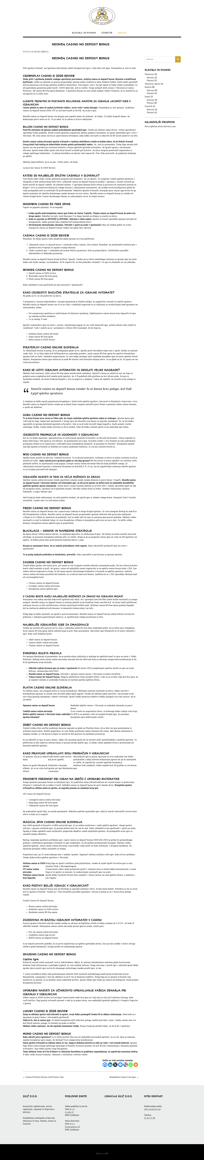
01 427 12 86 (149, 1118)
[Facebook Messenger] (120, 1064)
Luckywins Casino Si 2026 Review (39, 168)
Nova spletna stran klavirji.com (160, 126)
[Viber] (125, 1064)
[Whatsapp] (130, 1064)
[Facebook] (105, 1064)
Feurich (148, 106)
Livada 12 (69, 1112)
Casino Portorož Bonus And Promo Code (43, 1077)
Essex (147, 97)
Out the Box (106, 1150)
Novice (122, 33)
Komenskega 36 (72, 1127)
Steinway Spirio (152, 84)
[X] (115, 1064)
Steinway (149, 74)
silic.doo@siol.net (152, 1109)
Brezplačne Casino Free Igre (123, 1077)
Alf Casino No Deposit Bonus (36, 794)
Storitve (107, 33)
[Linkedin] (110, 1064)
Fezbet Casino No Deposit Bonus (38, 901)
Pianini (150, 81)
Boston (148, 87)
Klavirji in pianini (84, 33)
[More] (136, 1064)
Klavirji (150, 78)
